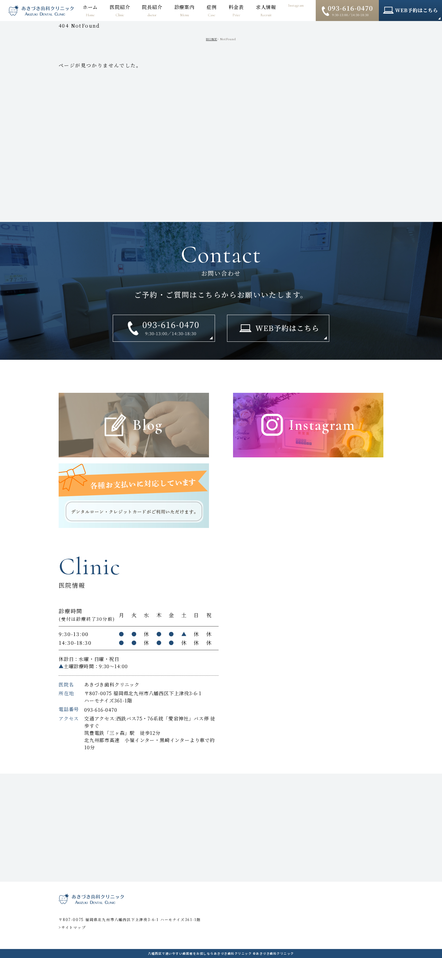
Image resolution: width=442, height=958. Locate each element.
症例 (212, 10)
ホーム (90, 10)
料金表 (236, 10)
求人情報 (266, 10)
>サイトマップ (72, 927)
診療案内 (184, 10)
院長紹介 (152, 10)
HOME (211, 39)
